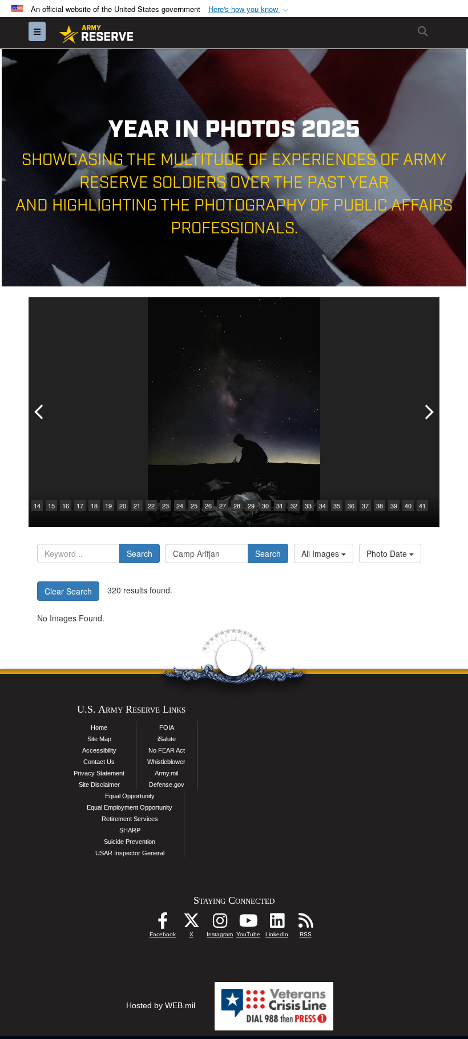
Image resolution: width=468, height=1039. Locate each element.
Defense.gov (166, 784)
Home (99, 727)
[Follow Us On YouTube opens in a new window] (248, 923)
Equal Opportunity (130, 796)
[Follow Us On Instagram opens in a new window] (219, 923)
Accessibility (99, 750)
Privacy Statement (99, 773)
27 (222, 505)
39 (393, 505)
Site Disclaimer (99, 784)
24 (179, 505)
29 (251, 505)
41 (422, 505)
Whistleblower (166, 761)
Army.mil (166, 773)
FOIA (166, 727)
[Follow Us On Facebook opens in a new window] (162, 923)
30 (265, 505)
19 (108, 505)
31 (279, 505)
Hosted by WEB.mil (160, 1005)
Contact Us (99, 761)
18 (94, 505)
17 (79, 505)
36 (351, 505)
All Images (321, 553)
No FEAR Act (166, 750)
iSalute (167, 738)
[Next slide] (428, 412)
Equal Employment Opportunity (129, 807)
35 (336, 505)
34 (322, 505)
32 (294, 505)
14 (37, 505)
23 (165, 505)
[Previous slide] (40, 412)
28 (236, 505)
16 (65, 505)
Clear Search (68, 591)
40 (408, 505)
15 (51, 505)
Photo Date (387, 553)
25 (194, 505)
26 (208, 505)
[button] (249, 9)
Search (139, 553)
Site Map (99, 738)
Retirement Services (130, 818)
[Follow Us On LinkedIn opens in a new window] (277, 923)
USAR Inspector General (129, 853)
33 (308, 505)
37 (365, 505)
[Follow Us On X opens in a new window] (191, 923)
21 (137, 505)
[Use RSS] (305, 923)
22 (151, 505)
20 (122, 505)
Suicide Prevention (129, 841)
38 (379, 505)
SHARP (129, 830)
